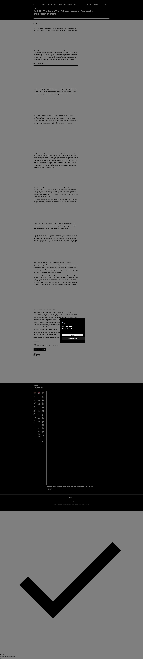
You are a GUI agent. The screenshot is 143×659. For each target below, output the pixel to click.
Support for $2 (73, 335)
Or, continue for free (72, 341)
